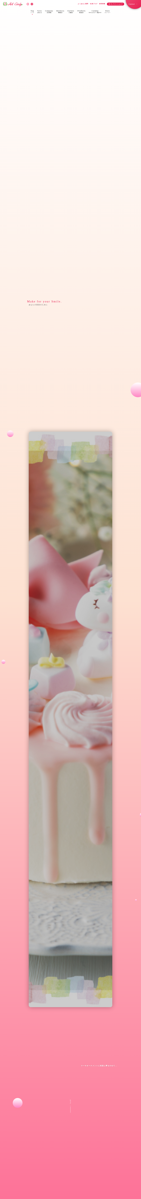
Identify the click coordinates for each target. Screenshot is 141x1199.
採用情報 (102, 3)
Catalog (95, 11)
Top (32, 11)
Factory (71, 11)
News (39, 11)
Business (60, 11)
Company (49, 11)
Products (82, 11)
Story (107, 11)
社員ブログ (94, 3)
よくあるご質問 (83, 3)
